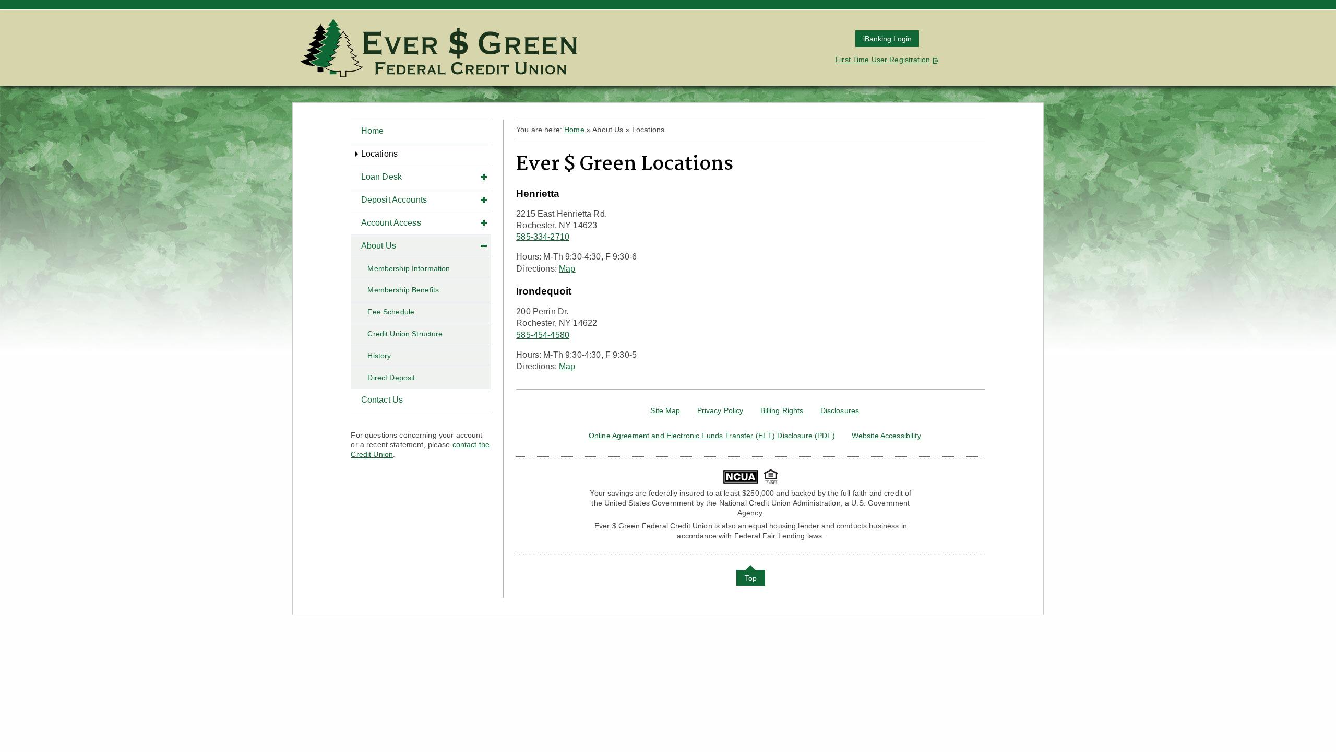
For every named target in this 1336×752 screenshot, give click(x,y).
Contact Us (382, 399)
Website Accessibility (886, 435)
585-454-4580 (542, 335)
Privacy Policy (720, 410)
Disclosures (840, 410)
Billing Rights (782, 410)
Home (372, 130)
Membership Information (408, 268)
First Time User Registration (883, 59)
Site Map (665, 410)
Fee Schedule (390, 312)
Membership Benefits (403, 290)
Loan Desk (381, 176)
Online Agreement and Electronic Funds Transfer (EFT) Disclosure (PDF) (712, 435)
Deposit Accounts (394, 199)
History (379, 355)
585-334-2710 (542, 236)
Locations (379, 153)
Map (567, 268)
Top (751, 578)
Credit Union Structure (405, 334)
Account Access (391, 222)
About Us (378, 245)
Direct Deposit (391, 377)
